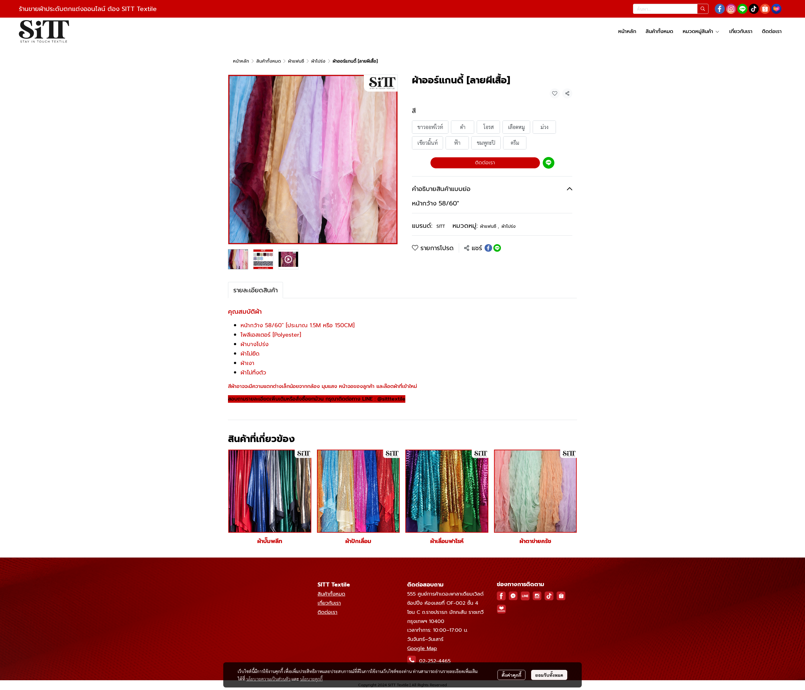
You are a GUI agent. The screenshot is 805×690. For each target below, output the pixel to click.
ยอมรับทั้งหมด (549, 675)
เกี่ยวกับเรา (329, 603)
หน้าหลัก (241, 61)
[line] (742, 9)
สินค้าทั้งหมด (268, 61)
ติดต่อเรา (485, 162)
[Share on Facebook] (488, 248)
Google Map (422, 648)
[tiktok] (754, 9)
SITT (440, 226)
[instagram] (731, 9)
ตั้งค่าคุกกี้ (511, 675)
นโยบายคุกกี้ (311, 679)
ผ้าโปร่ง (318, 61)
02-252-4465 (435, 661)
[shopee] (765, 9)
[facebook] (720, 9)
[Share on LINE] (497, 248)
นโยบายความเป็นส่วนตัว (268, 679)
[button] (670, 8)
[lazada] (776, 9)
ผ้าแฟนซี (296, 61)
